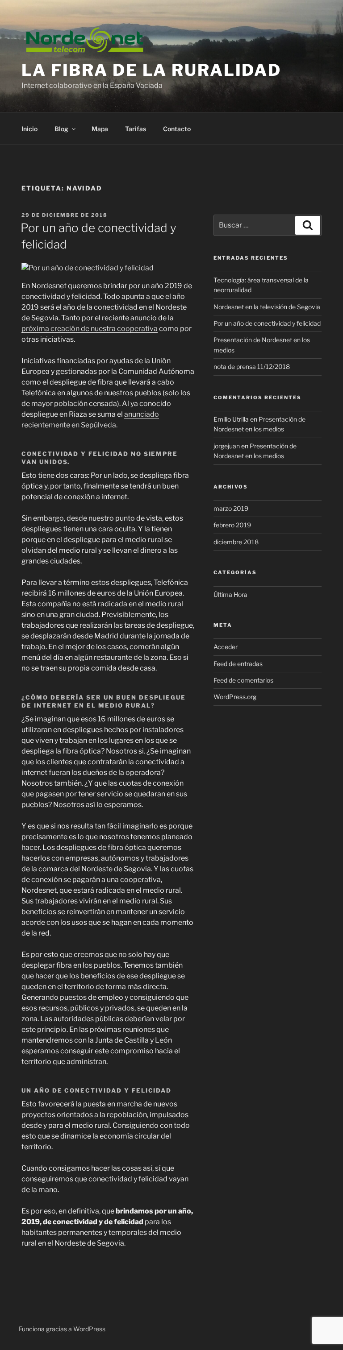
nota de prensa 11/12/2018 (251, 366)
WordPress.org (234, 696)
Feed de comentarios (243, 680)
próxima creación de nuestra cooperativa (89, 328)
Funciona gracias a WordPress (62, 1329)
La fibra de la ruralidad (151, 70)
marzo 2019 (230, 508)
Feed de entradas (238, 663)
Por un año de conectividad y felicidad (267, 323)
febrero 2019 (232, 525)
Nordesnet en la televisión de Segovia (266, 307)
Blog (61, 129)
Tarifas (135, 129)
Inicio (29, 129)
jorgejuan (226, 446)
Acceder (225, 646)
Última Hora (230, 594)
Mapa (100, 129)
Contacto (177, 129)
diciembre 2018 (236, 542)
